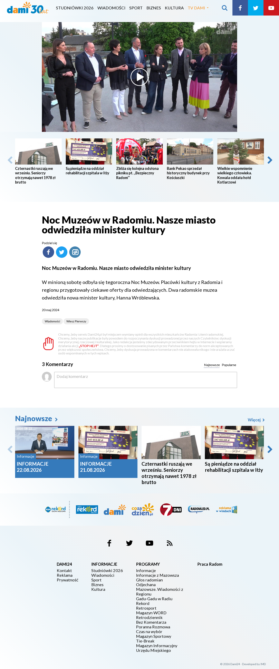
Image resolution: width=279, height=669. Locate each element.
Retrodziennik (149, 617)
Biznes (153, 7)
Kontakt (64, 570)
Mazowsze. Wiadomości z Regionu (159, 591)
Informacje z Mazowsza (157, 575)
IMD (263, 664)
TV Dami (196, 7)
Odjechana (146, 584)
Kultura (174, 7)
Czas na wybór (149, 631)
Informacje (146, 570)
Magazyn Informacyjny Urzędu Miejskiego (156, 648)
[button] (269, 160)
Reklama (65, 575)
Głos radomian (149, 580)
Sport (136, 7)
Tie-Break (145, 641)
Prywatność (67, 580)
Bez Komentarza (151, 622)
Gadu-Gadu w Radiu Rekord (154, 601)
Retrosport (146, 608)
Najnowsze (34, 418)
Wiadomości (111, 7)
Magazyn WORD (151, 612)
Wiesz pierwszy (76, 321)
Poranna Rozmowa (153, 626)
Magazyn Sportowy (153, 636)
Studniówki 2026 (75, 7)
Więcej (254, 419)
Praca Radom (209, 564)
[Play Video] (139, 77)
